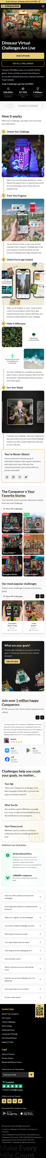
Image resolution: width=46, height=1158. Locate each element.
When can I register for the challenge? (19, 917)
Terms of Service (8, 1054)
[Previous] (38, 596)
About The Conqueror (10, 1014)
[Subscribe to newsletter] (31, 1074)
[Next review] (42, 717)
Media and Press (8, 1030)
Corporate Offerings (10, 1034)
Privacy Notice (7, 1058)
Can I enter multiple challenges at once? (19, 926)
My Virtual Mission (9, 1038)
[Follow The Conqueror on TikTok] (26, 477)
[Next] (42, 596)
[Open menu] (43, 6)
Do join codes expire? (13, 997)
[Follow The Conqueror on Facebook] (6, 477)
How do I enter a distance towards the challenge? (19, 896)
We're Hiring (7, 1026)
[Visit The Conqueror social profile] (4, 1101)
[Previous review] (38, 717)
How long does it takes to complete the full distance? (21, 907)
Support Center (8, 1042)
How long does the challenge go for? (18, 950)
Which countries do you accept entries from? (19, 968)
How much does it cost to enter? (17, 989)
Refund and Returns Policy (12, 1062)
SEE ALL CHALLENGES (23, 63)
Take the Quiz (12, 661)
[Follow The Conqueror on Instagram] (13, 477)
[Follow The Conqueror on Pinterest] (19, 477)
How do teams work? (13, 959)
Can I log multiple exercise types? (17, 942)
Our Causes (6, 1018)
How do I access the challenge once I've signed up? (20, 979)
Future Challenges (9, 1022)
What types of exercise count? (16, 934)
